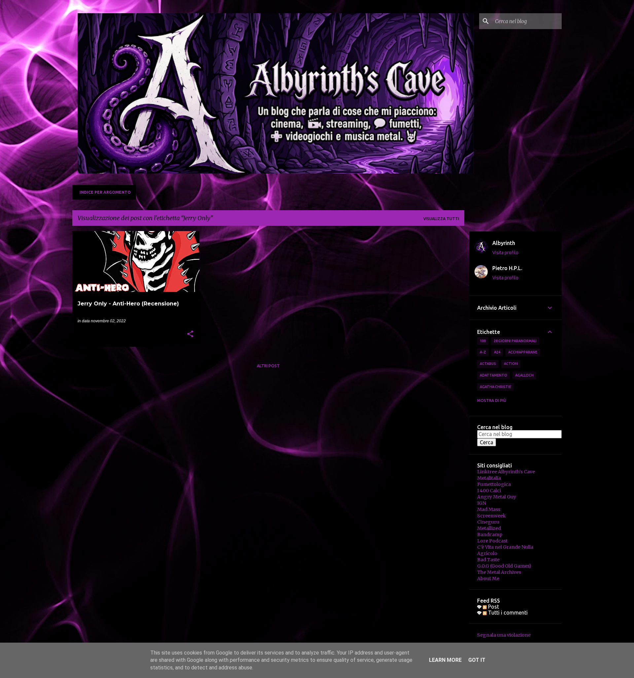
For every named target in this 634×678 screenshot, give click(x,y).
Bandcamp (489, 535)
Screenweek (491, 516)
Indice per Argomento (105, 192)
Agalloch (524, 375)
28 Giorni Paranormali (515, 341)
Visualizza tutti (441, 219)
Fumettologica (494, 484)
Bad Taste (488, 560)
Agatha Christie (495, 387)
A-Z (483, 352)
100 (483, 341)
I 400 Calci (489, 491)
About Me (488, 578)
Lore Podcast (492, 541)
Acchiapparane (522, 352)
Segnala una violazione (504, 635)
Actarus (488, 364)
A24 (497, 352)
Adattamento (493, 375)
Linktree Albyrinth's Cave (506, 472)
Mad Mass (488, 509)
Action (511, 364)
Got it (476, 660)
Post (493, 607)
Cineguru (488, 522)
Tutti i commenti (507, 613)
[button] (190, 334)
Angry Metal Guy (496, 497)
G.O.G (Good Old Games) (504, 566)
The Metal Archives (499, 572)
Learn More (445, 660)
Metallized (489, 528)
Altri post (268, 366)
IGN (481, 503)
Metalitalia (489, 478)
